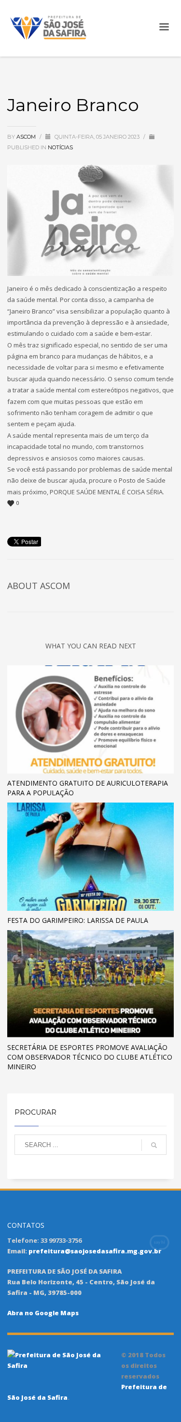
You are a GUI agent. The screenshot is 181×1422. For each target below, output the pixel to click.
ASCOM (26, 136)
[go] (154, 1145)
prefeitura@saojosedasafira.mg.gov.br (94, 1251)
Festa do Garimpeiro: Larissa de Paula (77, 920)
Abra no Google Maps (43, 1312)
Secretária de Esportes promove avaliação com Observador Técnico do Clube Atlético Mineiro (89, 1057)
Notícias (60, 147)
